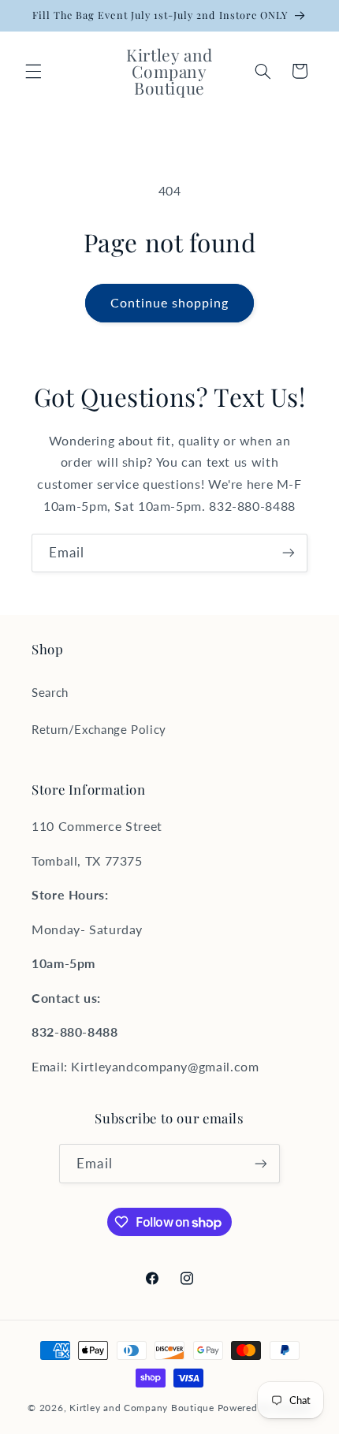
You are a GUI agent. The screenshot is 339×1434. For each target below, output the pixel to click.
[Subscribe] (288, 553)
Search (50, 692)
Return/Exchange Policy (99, 729)
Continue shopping (169, 302)
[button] (33, 71)
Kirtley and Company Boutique (141, 1407)
